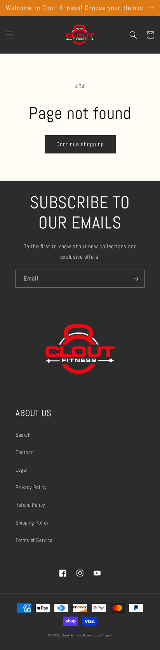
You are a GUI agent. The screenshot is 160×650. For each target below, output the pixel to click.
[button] (9, 35)
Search (23, 434)
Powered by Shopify (97, 635)
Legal (21, 469)
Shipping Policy (32, 522)
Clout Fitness (72, 635)
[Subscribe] (135, 279)
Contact (24, 452)
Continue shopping (80, 144)
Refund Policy (30, 504)
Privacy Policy (31, 487)
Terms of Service (34, 540)
